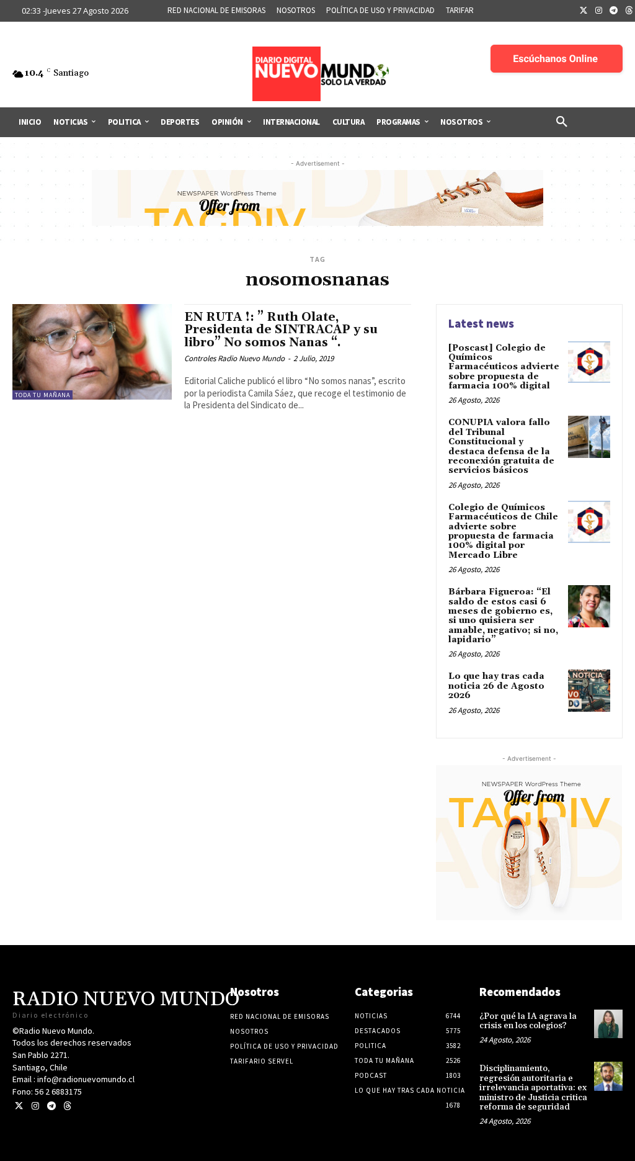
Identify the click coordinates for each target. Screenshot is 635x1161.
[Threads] (67, 1106)
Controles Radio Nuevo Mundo (234, 358)
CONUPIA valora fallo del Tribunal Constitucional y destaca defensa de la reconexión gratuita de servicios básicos (501, 446)
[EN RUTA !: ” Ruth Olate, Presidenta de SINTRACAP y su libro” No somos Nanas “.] (92, 352)
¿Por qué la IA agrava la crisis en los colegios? (528, 1021)
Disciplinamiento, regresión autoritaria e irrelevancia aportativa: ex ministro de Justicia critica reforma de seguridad (533, 1088)
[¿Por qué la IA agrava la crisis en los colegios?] (608, 1024)
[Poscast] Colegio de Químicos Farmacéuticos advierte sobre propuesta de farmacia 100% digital (503, 367)
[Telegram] (614, 11)
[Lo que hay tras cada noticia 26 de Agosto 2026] (589, 691)
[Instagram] (599, 11)
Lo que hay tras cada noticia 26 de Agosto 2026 (496, 686)
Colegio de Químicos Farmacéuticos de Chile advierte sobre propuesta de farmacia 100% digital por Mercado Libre (503, 531)
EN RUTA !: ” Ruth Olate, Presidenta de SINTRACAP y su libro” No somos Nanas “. (281, 330)
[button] (562, 122)
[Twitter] (583, 11)
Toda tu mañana (42, 395)
